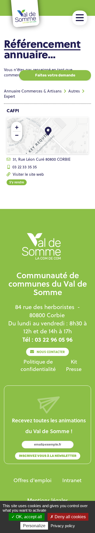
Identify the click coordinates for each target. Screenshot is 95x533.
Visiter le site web (28, 174)
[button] (79, 18)
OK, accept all (28, 517)
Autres (74, 91)
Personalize (34, 526)
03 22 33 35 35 (24, 167)
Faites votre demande (55, 75)
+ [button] (16, 127)
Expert (9, 96)
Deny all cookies (70, 517)
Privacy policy (63, 526)
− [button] (16, 135)
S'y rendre (16, 182)
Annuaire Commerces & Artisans (33, 91)
